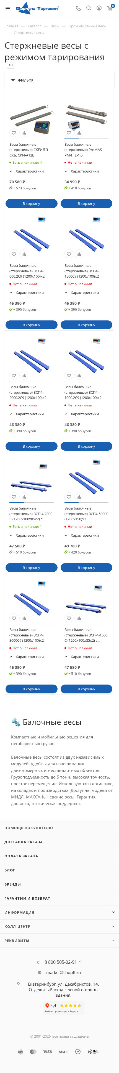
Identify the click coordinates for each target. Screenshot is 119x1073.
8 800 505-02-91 (61, 962)
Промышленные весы (88, 26)
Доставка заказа (23, 841)
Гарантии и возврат (27, 898)
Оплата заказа (21, 855)
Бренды (12, 884)
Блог (9, 870)
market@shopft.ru (63, 972)
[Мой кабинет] (99, 8)
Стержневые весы (29, 32)
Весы (55, 26)
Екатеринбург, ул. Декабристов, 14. (63, 984)
